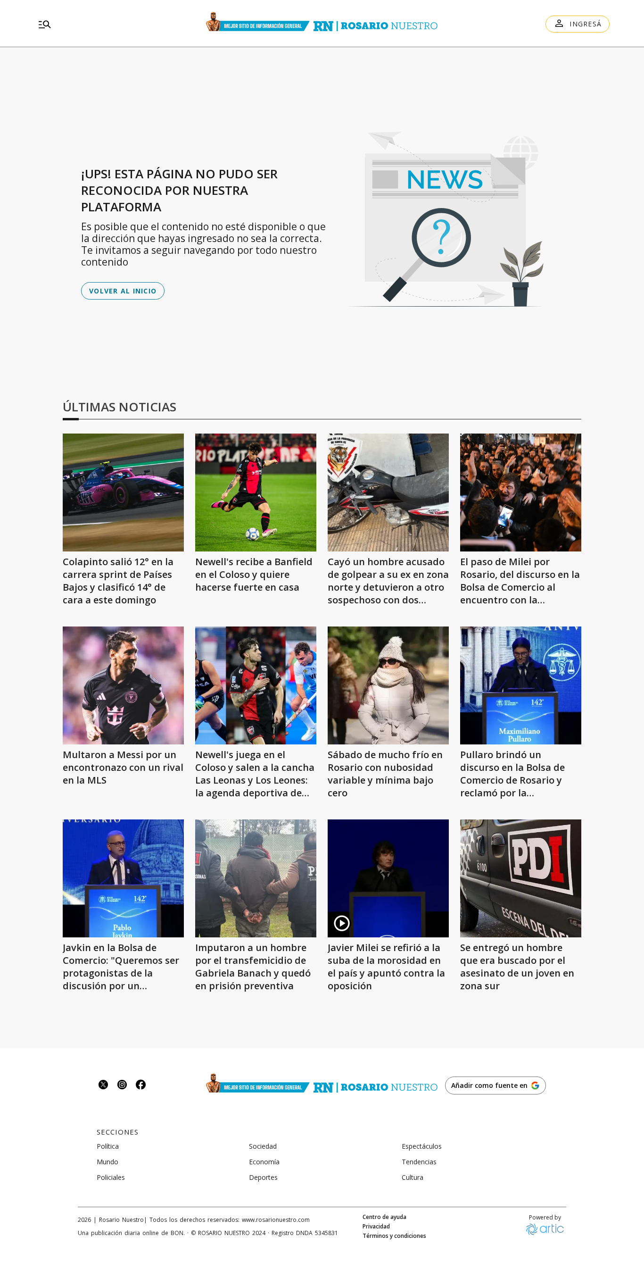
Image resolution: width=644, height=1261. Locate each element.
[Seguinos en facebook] (141, 1085)
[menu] (119, 24)
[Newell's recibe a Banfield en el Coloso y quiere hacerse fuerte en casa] (255, 492)
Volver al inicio (123, 290)
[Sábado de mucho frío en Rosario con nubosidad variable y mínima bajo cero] (388, 685)
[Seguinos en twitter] (103, 1085)
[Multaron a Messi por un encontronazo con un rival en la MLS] (123, 685)
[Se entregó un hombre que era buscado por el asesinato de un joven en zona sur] (520, 878)
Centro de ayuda (384, 1217)
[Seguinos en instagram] (122, 1085)
